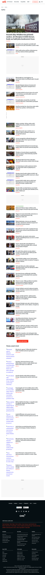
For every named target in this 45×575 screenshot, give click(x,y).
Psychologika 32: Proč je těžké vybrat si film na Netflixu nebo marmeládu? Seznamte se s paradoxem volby (27, 389)
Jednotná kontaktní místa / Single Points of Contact (14, 572)
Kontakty (10, 503)
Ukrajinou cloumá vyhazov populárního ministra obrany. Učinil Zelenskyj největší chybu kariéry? (26, 154)
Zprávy (6, 7)
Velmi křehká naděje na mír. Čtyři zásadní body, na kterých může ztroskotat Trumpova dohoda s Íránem (27, 260)
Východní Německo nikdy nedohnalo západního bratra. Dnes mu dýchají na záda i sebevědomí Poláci (27, 267)
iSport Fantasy (25, 524)
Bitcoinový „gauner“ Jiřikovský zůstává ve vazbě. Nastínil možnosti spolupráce (26, 350)
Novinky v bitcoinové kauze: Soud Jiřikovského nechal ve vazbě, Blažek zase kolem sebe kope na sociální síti (26, 363)
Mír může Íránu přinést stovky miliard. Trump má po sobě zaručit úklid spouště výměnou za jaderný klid (26, 252)
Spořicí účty (34, 553)
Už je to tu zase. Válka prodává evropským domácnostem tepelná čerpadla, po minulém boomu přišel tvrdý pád (26, 282)
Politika (33, 531)
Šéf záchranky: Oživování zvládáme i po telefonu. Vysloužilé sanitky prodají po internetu (26, 440)
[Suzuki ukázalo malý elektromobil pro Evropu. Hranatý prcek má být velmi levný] (10, 380)
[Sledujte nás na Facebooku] (21, 511)
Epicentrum (4, 534)
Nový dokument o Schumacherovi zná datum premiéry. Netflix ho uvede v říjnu (26, 453)
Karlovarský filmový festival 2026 (22, 534)
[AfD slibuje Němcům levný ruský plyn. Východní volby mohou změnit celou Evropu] (10, 161)
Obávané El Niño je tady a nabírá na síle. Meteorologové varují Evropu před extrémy (27, 208)
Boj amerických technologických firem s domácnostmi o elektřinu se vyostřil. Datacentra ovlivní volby (26, 312)
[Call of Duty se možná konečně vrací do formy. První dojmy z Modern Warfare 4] (10, 431)
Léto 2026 (19, 531)
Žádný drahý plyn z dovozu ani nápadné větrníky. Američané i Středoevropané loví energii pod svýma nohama (27, 223)
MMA (3, 552)
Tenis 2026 (4, 556)
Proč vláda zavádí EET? (35, 538)
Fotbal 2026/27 (4, 553)
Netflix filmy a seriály (20, 559)
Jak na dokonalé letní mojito (21, 543)
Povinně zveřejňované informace (33, 572)
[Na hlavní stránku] (4, 2)
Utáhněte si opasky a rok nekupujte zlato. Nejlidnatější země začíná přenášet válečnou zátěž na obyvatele (27, 334)
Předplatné (26, 503)
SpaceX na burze (19, 552)
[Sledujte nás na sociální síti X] (19, 511)
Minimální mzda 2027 (35, 558)
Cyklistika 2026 (4, 561)
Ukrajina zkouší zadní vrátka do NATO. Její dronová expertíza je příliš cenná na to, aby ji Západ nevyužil (27, 175)
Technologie (19, 549)
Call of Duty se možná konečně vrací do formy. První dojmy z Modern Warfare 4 (26, 427)
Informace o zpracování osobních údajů (13, 570)
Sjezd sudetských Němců (36, 537)
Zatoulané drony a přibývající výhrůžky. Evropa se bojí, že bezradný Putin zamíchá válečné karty (26, 275)
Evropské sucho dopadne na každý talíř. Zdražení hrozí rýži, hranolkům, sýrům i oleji (27, 44)
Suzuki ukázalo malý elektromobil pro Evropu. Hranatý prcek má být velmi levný (26, 376)
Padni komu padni (35, 540)
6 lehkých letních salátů (21, 545)
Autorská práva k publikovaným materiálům (13, 569)
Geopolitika (23, 1)
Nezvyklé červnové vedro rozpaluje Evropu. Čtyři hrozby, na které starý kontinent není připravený (27, 230)
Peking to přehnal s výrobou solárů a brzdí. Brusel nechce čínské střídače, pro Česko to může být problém (27, 327)
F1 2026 (3, 558)
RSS (31, 503)
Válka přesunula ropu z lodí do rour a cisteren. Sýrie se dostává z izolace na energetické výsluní (25, 132)
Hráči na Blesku (18, 524)
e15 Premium (9, 1)
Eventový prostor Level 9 (11, 527)
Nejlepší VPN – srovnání (21, 558)
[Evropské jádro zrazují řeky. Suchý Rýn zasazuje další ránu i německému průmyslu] (10, 101)
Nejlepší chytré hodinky (21, 556)
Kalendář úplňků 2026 (5, 540)
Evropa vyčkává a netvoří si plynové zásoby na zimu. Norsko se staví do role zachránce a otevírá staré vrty (27, 290)
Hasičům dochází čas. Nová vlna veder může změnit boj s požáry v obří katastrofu (27, 107)
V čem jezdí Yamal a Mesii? (6, 537)
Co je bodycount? (5, 542)
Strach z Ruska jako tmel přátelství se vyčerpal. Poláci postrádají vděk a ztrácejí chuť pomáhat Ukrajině (26, 245)
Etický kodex (25, 572)
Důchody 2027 (34, 556)
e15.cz (2, 7)
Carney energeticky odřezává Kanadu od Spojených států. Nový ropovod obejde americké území (26, 140)
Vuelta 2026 (27, 527)
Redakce (15, 503)
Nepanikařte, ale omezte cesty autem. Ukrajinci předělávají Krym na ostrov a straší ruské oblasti (27, 238)
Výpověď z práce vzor (35, 541)
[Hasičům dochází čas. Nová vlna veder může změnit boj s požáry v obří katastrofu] (10, 108)
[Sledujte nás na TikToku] (28, 511)
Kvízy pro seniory (5, 539)
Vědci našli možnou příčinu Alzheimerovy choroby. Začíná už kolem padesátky (26, 51)
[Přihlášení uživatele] (40, 2)
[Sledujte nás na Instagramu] (24, 511)
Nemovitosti (8, 525)
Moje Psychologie (5, 524)
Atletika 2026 (4, 559)
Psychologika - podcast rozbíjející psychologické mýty (21, 525)
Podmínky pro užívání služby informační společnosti (29, 569)
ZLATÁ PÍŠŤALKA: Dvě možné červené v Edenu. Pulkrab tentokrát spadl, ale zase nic (27, 415)
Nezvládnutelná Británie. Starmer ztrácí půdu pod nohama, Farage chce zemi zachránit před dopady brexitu (26, 320)
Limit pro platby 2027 (35, 555)
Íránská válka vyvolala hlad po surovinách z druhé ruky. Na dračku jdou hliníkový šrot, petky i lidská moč (27, 189)
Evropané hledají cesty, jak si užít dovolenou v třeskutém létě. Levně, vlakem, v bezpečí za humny (27, 305)
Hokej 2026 (4, 555)
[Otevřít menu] (42, 2)
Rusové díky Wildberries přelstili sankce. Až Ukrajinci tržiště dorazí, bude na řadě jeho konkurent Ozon (20, 37)
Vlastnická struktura (34, 570)
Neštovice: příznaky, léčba (6, 536)
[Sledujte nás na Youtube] (26, 511)
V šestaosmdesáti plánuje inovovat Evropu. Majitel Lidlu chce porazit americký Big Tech (27, 146)
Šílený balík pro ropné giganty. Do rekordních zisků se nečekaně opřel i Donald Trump (27, 79)
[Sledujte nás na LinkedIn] (16, 511)
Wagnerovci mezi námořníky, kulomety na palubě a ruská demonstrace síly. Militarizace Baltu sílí (27, 215)
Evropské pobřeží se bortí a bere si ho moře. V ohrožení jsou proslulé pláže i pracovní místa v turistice (27, 94)
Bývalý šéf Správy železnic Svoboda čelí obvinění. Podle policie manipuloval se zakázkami (26, 86)
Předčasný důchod (35, 552)
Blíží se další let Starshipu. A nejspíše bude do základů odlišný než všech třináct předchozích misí (27, 403)
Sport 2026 (4, 549)
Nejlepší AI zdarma (20, 555)
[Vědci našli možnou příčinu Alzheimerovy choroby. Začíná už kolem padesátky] (10, 52)
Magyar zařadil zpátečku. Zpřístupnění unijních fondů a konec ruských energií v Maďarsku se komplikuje (26, 297)
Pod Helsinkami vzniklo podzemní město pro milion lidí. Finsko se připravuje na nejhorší (26, 167)
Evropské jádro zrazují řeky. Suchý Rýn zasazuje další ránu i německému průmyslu (27, 100)
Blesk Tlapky (12, 524)
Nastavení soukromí (27, 570)
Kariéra (34, 503)
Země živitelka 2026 (35, 559)
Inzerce (20, 503)
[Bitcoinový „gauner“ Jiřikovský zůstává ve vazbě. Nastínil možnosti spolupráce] (10, 354)
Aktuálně (4, 531)
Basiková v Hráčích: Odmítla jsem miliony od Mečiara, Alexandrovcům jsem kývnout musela (27, 466)
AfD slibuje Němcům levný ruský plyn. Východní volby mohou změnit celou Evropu (27, 160)
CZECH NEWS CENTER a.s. (26, 565)
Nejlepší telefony (20, 553)
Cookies (21, 570)
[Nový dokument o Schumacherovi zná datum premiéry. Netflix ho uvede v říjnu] (10, 457)
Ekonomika (16, 1)
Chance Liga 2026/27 (20, 527)
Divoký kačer (34, 543)
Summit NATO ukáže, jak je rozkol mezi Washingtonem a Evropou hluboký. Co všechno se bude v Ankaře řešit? (26, 182)
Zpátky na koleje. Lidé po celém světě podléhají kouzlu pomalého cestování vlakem (25, 125)
